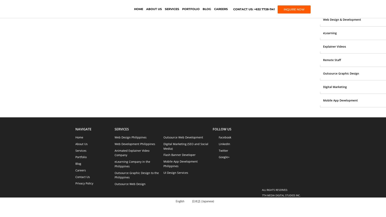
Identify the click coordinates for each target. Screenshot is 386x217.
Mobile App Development (340, 100)
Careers (221, 9)
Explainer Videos (334, 46)
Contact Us (82, 177)
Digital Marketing (335, 87)
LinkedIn (224, 144)
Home (138, 9)
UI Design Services (175, 173)
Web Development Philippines (135, 144)
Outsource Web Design (130, 184)
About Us (154, 9)
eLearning (330, 33)
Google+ (224, 157)
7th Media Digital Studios (97, 9)
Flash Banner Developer (179, 155)
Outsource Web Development (183, 137)
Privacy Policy (84, 183)
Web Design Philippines (131, 137)
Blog (207, 9)
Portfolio (191, 9)
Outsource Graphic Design (341, 73)
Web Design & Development (342, 19)
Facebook (225, 137)
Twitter (223, 151)
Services (172, 9)
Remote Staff (332, 60)
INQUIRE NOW (294, 9)
